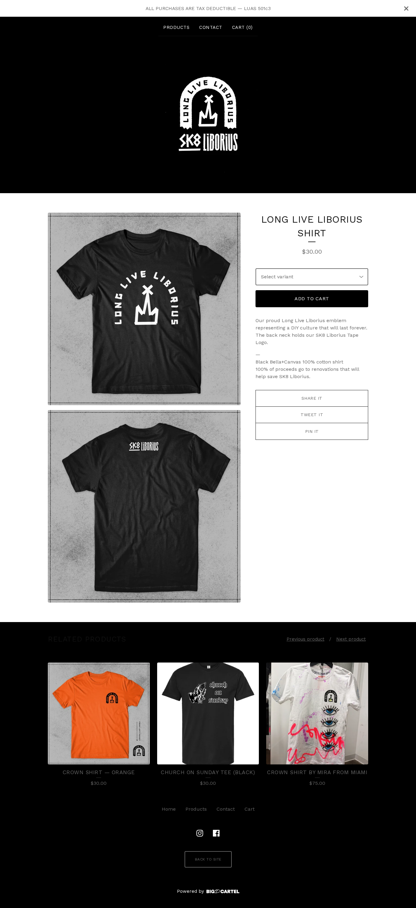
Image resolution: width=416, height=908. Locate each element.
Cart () (242, 27)
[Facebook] (216, 833)
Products (176, 27)
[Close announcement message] (406, 8)
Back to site (208, 859)
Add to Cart (311, 298)
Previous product (305, 639)
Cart (250, 809)
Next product (351, 639)
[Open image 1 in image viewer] (144, 309)
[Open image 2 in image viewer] (144, 506)
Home (169, 809)
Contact (210, 27)
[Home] (208, 113)
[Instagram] (200, 833)
